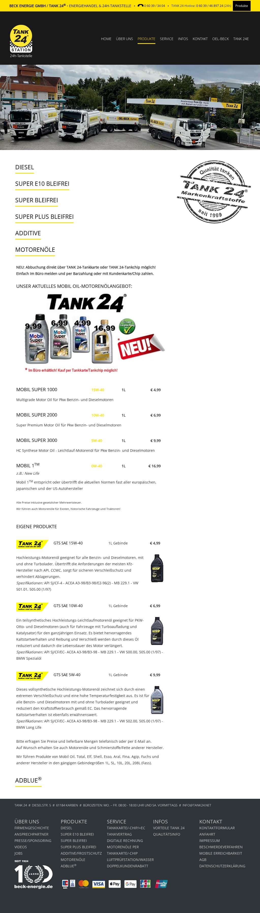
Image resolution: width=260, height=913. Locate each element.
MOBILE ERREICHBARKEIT (220, 853)
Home (106, 38)
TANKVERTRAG (119, 834)
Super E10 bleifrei (77, 834)
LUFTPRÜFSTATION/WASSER (130, 859)
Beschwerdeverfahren (221, 846)
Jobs (18, 853)
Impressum (209, 840)
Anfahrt (207, 834)
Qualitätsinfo (166, 834)
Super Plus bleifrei (78, 846)
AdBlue (68, 865)
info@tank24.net (197, 805)
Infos (183, 38)
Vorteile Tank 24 (169, 827)
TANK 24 (20, 805)
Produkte (146, 38)
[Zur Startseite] (21, 55)
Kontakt (200, 38)
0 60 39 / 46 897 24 (209, 6)
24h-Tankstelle (116, 5)
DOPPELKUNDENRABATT (127, 866)
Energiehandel (83, 5)
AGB (202, 859)
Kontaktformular (217, 827)
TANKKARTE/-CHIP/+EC (126, 827)
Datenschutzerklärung (222, 866)
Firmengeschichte (31, 827)
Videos (20, 846)
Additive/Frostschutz (81, 853)
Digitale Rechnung (125, 840)
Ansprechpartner (31, 834)
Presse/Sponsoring (32, 840)
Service (166, 38)
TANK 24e (241, 38)
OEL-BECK (220, 38)
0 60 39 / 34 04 (154, 6)
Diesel (66, 827)
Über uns (124, 38)
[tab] (88, 167)
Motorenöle (73, 859)
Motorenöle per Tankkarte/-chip (123, 850)
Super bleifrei (74, 840)
